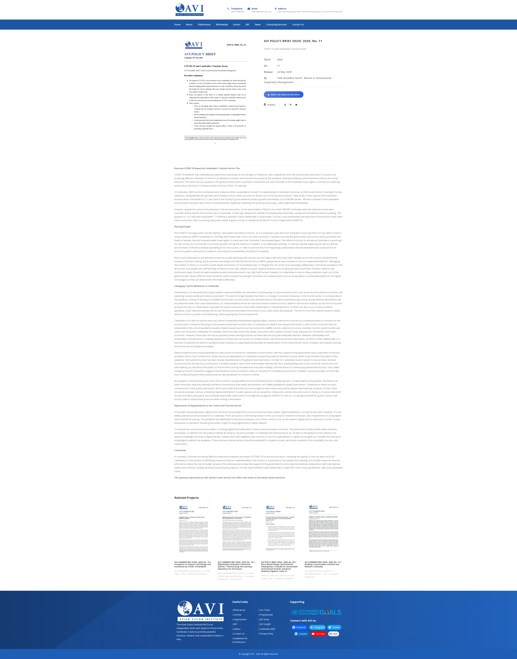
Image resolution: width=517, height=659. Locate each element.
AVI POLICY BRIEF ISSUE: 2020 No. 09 (275, 575)
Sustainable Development (197, 574)
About (189, 24)
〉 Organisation (239, 619)
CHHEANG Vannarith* (313, 574)
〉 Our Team (264, 610)
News (258, 24)
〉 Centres (236, 614)
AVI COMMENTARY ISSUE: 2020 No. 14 (319, 571)
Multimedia (222, 24)
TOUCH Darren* (236, 579)
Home (177, 24)
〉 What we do (238, 610)
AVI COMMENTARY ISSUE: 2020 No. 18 (232, 573)
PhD (183, 574)
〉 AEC (234, 624)
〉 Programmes (265, 614)
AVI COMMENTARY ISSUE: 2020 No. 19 (188, 571)
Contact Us (298, 24)
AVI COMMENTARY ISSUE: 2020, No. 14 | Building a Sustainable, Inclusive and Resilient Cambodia (323, 534)
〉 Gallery (236, 628)
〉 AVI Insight (264, 624)
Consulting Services (276, 24)
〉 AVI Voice (263, 619)
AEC (248, 24)
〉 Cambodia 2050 (266, 628)
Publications (204, 24)
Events (236, 24)
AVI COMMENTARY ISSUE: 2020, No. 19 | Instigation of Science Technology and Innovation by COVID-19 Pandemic (193, 534)
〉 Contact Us (238, 633)
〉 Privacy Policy (265, 633)
